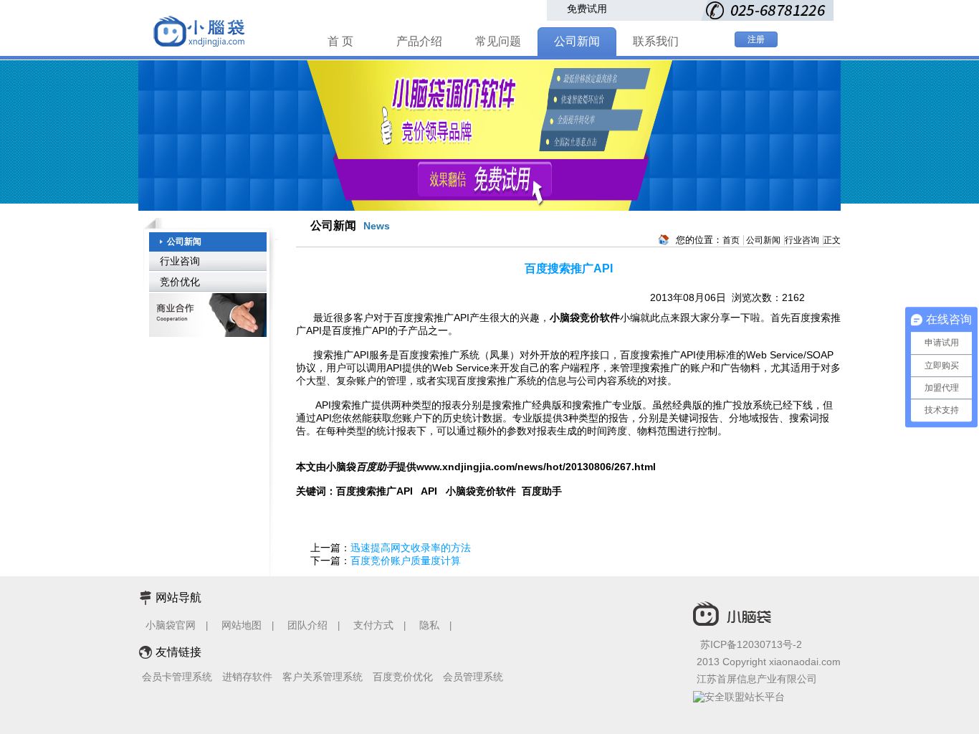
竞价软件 (600, 317)
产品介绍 (419, 41)
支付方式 (373, 625)
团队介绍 (307, 625)
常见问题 (498, 41)
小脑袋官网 (170, 625)
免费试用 (587, 8)
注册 (756, 39)
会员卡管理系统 (177, 676)
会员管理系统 (473, 676)
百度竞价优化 (403, 676)
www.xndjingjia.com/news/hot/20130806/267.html (536, 466)
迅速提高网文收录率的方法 (410, 547)
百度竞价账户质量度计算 (405, 560)
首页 (731, 240)
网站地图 (241, 625)
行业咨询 (180, 261)
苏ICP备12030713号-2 (751, 644)
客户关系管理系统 (322, 676)
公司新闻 (577, 41)
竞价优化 (180, 281)
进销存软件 (247, 676)
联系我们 (656, 41)
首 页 (340, 41)
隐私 (430, 625)
